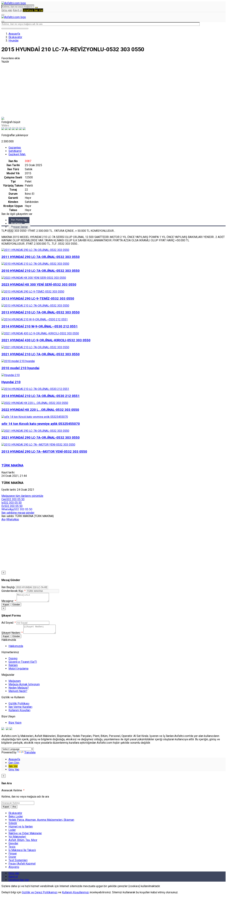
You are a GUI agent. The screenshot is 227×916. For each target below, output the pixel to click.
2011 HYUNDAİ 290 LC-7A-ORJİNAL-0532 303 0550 (40, 257)
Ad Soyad (8, 622)
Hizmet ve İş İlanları (21, 826)
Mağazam (15, 681)
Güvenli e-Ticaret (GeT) (23, 662)
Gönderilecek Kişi (13, 591)
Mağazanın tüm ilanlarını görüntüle (22, 496)
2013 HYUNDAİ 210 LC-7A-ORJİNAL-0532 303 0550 (40, 312)
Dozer (12, 857)
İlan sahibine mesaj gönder (17, 512)
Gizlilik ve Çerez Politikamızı (39, 892)
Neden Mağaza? (19, 687)
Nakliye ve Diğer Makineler (25, 833)
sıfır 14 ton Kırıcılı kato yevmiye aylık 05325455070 (40, 424)
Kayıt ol (17, 10)
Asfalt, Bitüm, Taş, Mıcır (23, 840)
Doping (13, 658)
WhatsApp (12, 519)
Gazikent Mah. (17, 154)
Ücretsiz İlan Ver (33, 10)
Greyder (13, 843)
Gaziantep (15, 147)
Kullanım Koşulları (19, 710)
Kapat (6, 604)
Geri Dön (14, 762)
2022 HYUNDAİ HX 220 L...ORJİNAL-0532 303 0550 (40, 410)
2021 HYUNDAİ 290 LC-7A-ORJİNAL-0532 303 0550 (40, 438)
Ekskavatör (15, 37)
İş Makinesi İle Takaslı (22, 850)
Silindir (13, 823)
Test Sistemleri (18, 860)
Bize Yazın (15, 722)
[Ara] (36, 7)
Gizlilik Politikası (19, 703)
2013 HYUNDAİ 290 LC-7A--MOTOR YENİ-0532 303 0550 (44, 452)
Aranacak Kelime (12, 790)
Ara (3, 519)
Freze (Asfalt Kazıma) (22, 863)
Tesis (12, 846)
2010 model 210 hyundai (20, 368)
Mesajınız (8, 601)
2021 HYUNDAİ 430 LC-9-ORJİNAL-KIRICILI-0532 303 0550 (45, 340)
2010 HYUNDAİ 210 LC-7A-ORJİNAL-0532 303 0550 (40, 271)
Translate (30, 752)
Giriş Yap (14, 769)
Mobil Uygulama (18, 668)
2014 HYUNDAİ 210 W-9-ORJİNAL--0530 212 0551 (39, 326)
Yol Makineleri (17, 836)
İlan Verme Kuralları (20, 707)
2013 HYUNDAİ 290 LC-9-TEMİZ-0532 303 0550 (37, 299)
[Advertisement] (113, 90)
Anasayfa (14, 33)
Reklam (13, 665)
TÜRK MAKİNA (12, 465)
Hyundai (13, 40)
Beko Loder (16, 816)
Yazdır (5, 61)
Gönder (16, 604)
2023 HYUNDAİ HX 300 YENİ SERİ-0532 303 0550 (38, 285)
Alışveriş (14, 867)
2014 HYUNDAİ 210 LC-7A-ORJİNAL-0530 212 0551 (40, 396)
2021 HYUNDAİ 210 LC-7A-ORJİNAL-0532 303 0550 (40, 354)
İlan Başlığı (8, 587)
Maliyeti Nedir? (18, 691)
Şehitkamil (15, 151)
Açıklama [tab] (16, 223)
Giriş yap (6, 10)
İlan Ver (13, 766)
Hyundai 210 (11, 382)
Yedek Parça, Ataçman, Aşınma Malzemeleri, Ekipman (41, 819)
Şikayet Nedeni (12, 632)
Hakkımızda (16, 646)
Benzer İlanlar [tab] (19, 227)
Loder (12, 830)
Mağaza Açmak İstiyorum (24, 684)
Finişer (13, 853)
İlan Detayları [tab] (19, 220)
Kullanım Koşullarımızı (75, 892)
